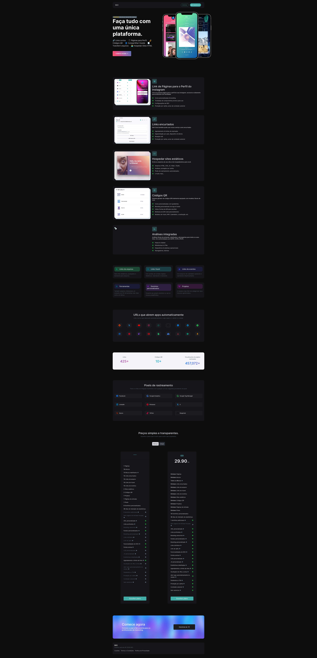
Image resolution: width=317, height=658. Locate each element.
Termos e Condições (127, 650)
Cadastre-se (196, 5)
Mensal (155, 444)
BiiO (116, 5)
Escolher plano (135, 599)
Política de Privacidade (142, 650)
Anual (162, 444)
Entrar (185, 5)
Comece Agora (121, 53)
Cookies (117, 650)
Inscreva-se (183, 627)
